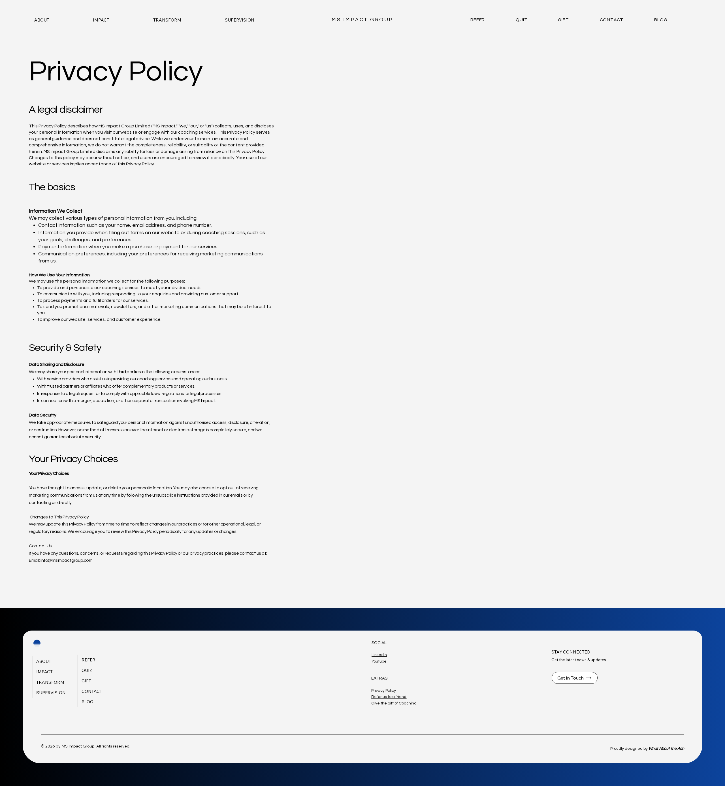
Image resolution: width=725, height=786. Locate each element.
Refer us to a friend (388, 697)
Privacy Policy (383, 691)
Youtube (379, 661)
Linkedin (379, 655)
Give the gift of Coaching (394, 703)
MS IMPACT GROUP (362, 19)
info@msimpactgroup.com (66, 560)
